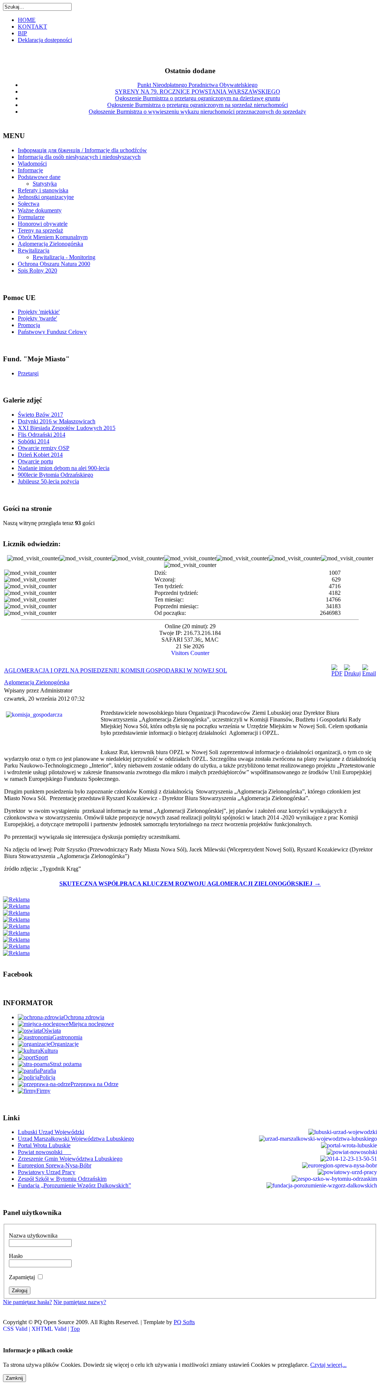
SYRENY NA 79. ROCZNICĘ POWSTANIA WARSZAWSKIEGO (197, 91)
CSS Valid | (17, 1329)
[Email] (369, 673)
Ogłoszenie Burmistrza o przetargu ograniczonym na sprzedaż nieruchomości (197, 105)
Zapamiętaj (22, 1277)
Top (75, 1329)
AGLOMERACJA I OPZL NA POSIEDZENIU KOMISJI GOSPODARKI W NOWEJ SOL (115, 670)
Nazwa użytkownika (33, 1235)
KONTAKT (32, 26)
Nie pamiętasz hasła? (27, 1302)
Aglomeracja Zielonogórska (36, 682)
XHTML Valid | (51, 1329)
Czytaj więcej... (328, 1365)
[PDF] (337, 673)
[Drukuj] (352, 673)
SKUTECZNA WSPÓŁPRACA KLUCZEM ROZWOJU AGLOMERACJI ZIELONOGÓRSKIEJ (190, 883)
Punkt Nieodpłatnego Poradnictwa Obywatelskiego (197, 85)
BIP (22, 33)
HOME (27, 20)
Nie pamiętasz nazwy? (79, 1302)
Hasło (16, 1256)
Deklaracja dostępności (45, 40)
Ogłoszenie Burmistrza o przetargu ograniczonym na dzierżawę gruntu (197, 98)
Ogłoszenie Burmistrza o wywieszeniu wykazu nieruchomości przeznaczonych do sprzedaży (197, 111)
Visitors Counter (190, 653)
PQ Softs (184, 1322)
